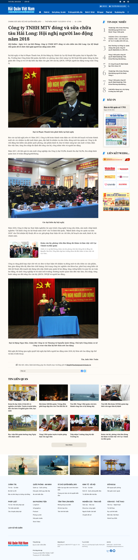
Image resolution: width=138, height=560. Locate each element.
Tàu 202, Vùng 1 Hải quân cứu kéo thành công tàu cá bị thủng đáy (83, 405)
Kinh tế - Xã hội (90, 12)
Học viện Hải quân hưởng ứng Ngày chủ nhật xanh (22, 435)
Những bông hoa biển (64, 505)
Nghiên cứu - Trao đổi (92, 502)
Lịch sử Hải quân (15, 528)
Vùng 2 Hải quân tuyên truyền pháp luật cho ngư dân (53, 435)
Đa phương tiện (120, 12)
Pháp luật (109, 12)
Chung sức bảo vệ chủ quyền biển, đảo (24, 22)
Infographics (37, 508)
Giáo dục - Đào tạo (88, 505)
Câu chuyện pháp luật (14, 511)
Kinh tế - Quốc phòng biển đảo (92, 491)
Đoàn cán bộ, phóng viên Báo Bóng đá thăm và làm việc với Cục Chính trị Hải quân (114, 436)
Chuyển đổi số (87, 515)
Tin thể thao (111, 508)
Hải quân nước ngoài (113, 491)
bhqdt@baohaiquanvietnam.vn (78, 365)
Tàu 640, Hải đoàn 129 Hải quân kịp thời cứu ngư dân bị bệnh (114, 405)
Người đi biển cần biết (89, 511)
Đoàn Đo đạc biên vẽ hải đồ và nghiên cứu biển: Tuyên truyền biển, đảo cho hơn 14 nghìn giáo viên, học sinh (22, 407)
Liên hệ (26, 2)
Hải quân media (37, 518)
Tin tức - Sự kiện (13, 487)
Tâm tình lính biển (66, 502)
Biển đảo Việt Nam (113, 515)
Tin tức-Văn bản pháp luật (16, 505)
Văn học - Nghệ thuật (114, 505)
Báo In (105, 6)
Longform (36, 505)
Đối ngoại (100, 12)
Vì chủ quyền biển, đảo (75, 12)
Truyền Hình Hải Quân (119, 6)
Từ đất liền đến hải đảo (90, 494)
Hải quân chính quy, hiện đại (41, 491)
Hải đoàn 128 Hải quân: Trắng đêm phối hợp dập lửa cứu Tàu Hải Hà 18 (53, 405)
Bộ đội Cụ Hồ (12, 491)
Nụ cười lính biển (112, 511)
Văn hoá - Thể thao (115, 502)
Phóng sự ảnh (37, 515)
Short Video (36, 521)
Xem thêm (69, 445)
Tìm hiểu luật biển (13, 508)
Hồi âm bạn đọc (63, 508)
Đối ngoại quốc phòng (114, 487)
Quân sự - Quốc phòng (40, 487)
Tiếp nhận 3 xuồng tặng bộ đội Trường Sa (82, 435)
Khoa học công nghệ (89, 508)
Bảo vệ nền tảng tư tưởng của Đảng (19, 494)
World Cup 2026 (112, 518)
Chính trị (46, 12)
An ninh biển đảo (38, 494)
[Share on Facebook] (82, 371)
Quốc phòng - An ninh (59, 12)
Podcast (35, 511)
